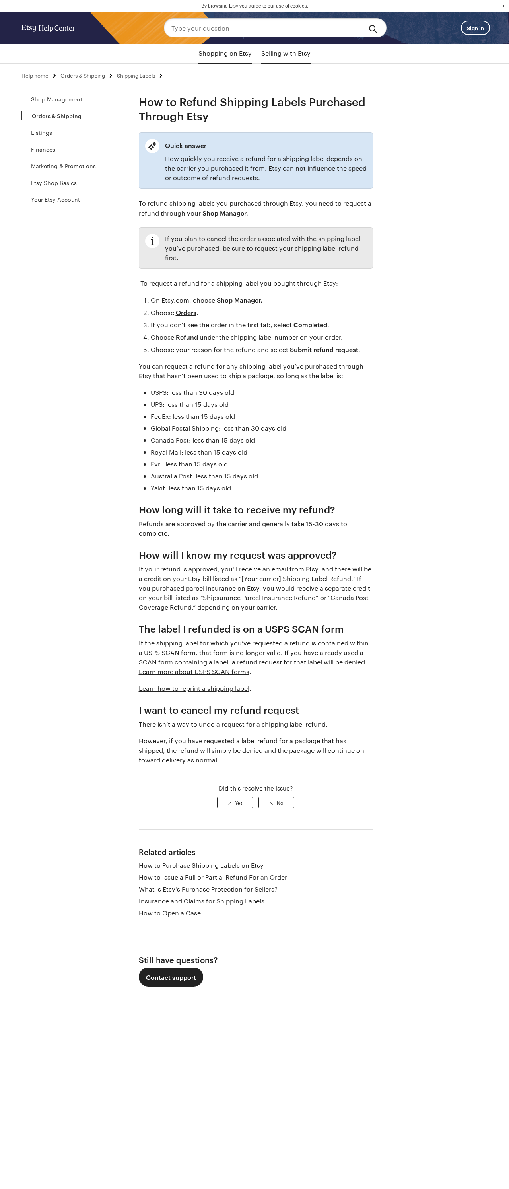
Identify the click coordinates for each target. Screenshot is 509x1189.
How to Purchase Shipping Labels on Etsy (201, 865)
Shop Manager (224, 212)
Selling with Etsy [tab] (286, 53)
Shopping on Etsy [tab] (225, 53)
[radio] (235, 802)
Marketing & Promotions (63, 166)
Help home (35, 75)
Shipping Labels (136, 75)
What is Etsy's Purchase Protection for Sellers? (208, 889)
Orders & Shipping (82, 75)
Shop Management (56, 99)
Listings (41, 132)
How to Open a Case (170, 913)
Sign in (475, 27)
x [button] (503, 6)
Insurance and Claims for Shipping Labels (201, 901)
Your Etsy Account (55, 199)
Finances (43, 149)
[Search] (374, 27)
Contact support (171, 977)
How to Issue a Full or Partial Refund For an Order (213, 877)
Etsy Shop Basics (54, 183)
